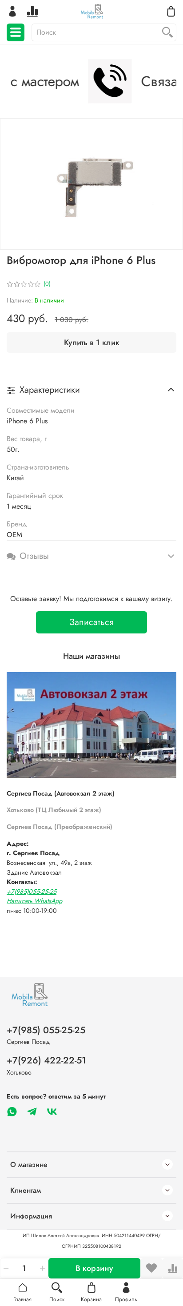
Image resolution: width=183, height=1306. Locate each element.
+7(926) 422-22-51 (46, 1060)
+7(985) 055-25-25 (46, 1030)
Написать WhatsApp (34, 900)
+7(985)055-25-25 (31, 891)
